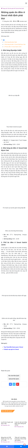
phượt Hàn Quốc (14, 378)
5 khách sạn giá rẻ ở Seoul (11, 349)
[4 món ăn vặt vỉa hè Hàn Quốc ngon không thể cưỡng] (21, 417)
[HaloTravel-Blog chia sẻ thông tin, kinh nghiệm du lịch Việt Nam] (14, 3)
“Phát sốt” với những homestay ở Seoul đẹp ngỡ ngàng (20, 439)
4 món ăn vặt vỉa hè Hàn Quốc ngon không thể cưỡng (21, 424)
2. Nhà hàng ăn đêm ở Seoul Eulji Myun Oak (14, 44)
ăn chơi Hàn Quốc (14, 375)
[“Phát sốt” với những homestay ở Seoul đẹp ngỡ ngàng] (21, 432)
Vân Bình (14, 399)
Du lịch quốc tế (11, 8)
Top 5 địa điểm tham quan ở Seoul (13, 347)
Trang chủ (4, 8)
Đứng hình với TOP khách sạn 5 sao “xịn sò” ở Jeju (6, 439)
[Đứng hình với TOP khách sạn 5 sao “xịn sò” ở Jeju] (7, 432)
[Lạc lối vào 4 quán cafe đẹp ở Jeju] (7, 417)
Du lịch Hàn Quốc (20, 8)
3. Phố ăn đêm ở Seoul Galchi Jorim (12, 46)
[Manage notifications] (24, 445)
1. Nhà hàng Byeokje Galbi (10, 42)
